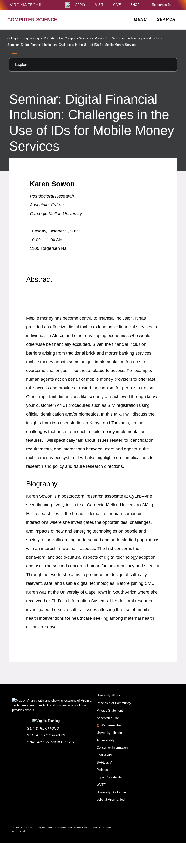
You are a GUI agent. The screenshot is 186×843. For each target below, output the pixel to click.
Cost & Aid (104, 755)
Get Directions (44, 728)
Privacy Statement (110, 710)
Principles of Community (114, 703)
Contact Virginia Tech (52, 742)
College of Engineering (24, 38)
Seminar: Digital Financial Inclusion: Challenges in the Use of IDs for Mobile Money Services (72, 44)
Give (117, 5)
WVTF (101, 785)
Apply (80, 5)
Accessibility (106, 740)
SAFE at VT (105, 762)
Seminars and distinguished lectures (138, 38)
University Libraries (110, 733)
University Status (109, 695)
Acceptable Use (108, 718)
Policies (102, 770)
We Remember (111, 725)
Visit (99, 5)
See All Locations (47, 735)
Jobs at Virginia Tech (111, 799)
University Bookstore (111, 792)
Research (102, 38)
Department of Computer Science (68, 38)
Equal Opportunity (109, 777)
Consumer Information (112, 747)
